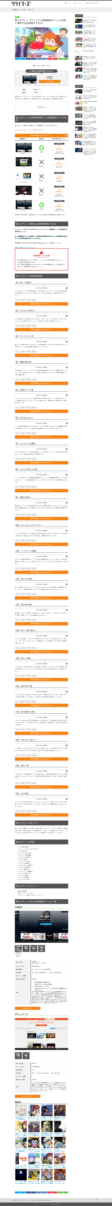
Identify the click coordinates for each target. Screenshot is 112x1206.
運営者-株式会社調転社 (92, 3)
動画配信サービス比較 (19, 9)
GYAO (28, 300)
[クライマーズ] (21, 5)
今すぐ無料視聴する (59, 148)
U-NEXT (47, 65)
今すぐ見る (49, 81)
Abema (34, 300)
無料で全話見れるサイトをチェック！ (26, 247)
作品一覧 (31, 9)
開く (44, 107)
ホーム (68, 3)
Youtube (22, 300)
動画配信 (17, 17)
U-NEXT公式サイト (28, 1008)
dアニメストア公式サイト (27, 1096)
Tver (17, 300)
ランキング (79, 3)
